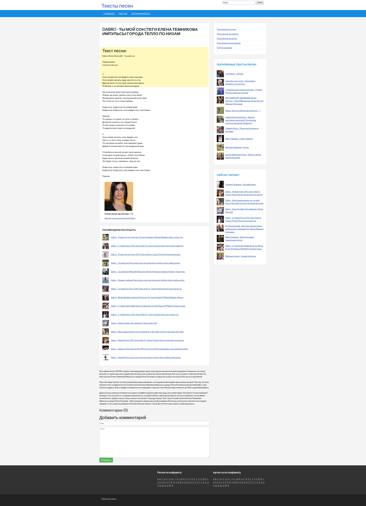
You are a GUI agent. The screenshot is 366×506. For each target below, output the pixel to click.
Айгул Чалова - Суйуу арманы (239, 138)
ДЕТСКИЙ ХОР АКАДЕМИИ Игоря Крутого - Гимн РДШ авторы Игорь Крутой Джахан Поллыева (244, 101)
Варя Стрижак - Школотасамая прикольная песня (239, 238)
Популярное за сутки (226, 29)
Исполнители (141, 13)
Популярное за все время (229, 43)
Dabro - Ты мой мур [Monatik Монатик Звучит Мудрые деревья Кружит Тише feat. (148, 271)
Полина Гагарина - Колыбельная (240, 184)
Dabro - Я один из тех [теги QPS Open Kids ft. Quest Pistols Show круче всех (146, 254)
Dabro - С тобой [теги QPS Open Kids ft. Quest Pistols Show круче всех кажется (147, 246)
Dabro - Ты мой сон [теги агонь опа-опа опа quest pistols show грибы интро (145, 263)
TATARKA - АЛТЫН (234, 74)
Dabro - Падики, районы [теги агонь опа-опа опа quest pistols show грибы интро (147, 280)
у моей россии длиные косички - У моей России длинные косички (243, 91)
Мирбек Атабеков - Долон (237, 147)
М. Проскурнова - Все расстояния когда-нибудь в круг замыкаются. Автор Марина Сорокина (244, 229)
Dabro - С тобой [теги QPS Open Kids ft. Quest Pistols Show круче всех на (144, 314)
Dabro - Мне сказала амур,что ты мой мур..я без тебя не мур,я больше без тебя (147, 331)
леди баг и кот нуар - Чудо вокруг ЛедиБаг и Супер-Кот (240, 82)
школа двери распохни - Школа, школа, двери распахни (243, 156)
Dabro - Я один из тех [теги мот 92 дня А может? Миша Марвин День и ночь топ (147, 237)
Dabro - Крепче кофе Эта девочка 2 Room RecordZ (134, 323)
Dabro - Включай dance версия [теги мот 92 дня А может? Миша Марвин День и (147, 297)
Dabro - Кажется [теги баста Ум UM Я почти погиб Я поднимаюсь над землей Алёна (149, 349)
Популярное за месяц (227, 38)
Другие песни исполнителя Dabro (120, 218)
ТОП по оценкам (224, 47)
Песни (123, 13)
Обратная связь (109, 498)
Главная (109, 13)
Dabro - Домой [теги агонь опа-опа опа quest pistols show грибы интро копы (146, 357)
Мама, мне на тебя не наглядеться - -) (242, 110)
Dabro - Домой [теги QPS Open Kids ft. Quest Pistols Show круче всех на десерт (147, 340)
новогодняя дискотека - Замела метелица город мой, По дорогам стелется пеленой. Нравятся (240, 120)
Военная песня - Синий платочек (240, 256)
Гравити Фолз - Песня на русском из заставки (241, 130)
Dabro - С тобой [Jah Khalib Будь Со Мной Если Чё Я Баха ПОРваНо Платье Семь (148, 306)
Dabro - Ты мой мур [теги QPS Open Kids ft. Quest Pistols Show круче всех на (146, 288)
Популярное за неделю (227, 34)
